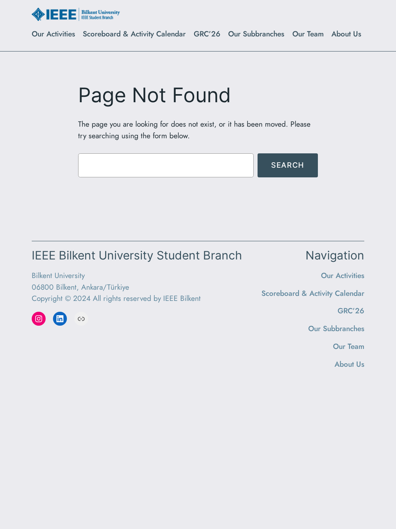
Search (287, 165)
